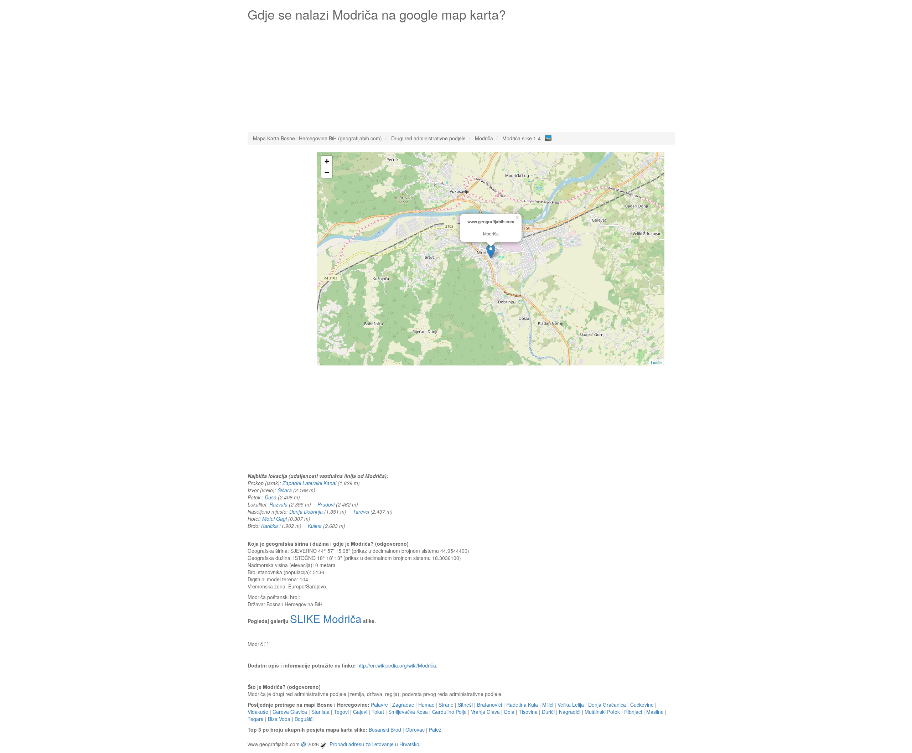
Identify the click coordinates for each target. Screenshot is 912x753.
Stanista (320, 711)
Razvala (278, 504)
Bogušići (304, 718)
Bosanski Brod (385, 729)
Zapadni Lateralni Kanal (309, 483)
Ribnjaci (633, 711)
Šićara (285, 490)
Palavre (379, 704)
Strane (446, 704)
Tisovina (528, 711)
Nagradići (569, 711)
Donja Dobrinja (306, 511)
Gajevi (360, 711)
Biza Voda (279, 718)
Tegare (256, 718)
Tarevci (361, 511)
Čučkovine (642, 704)
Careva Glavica (290, 711)
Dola (509, 711)
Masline (655, 711)
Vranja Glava (485, 711)
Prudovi (326, 504)
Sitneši (465, 704)
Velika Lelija (571, 704)
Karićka (269, 525)
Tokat (378, 711)
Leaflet (657, 362)
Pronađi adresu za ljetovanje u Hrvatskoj (375, 744)
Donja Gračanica (607, 704)
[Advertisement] (461, 75)
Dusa (270, 497)
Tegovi (341, 711)
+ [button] (327, 161)
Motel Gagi (274, 518)
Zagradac (403, 704)
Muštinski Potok (602, 711)
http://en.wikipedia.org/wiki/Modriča (396, 665)
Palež (435, 729)
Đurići (548, 711)
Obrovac (415, 729)
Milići (547, 704)
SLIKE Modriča (326, 618)
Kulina (315, 525)
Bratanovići (489, 704)
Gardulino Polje (449, 711)
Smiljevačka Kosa (408, 711)
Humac (426, 704)
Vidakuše (258, 711)
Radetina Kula (522, 704)
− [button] (327, 172)
